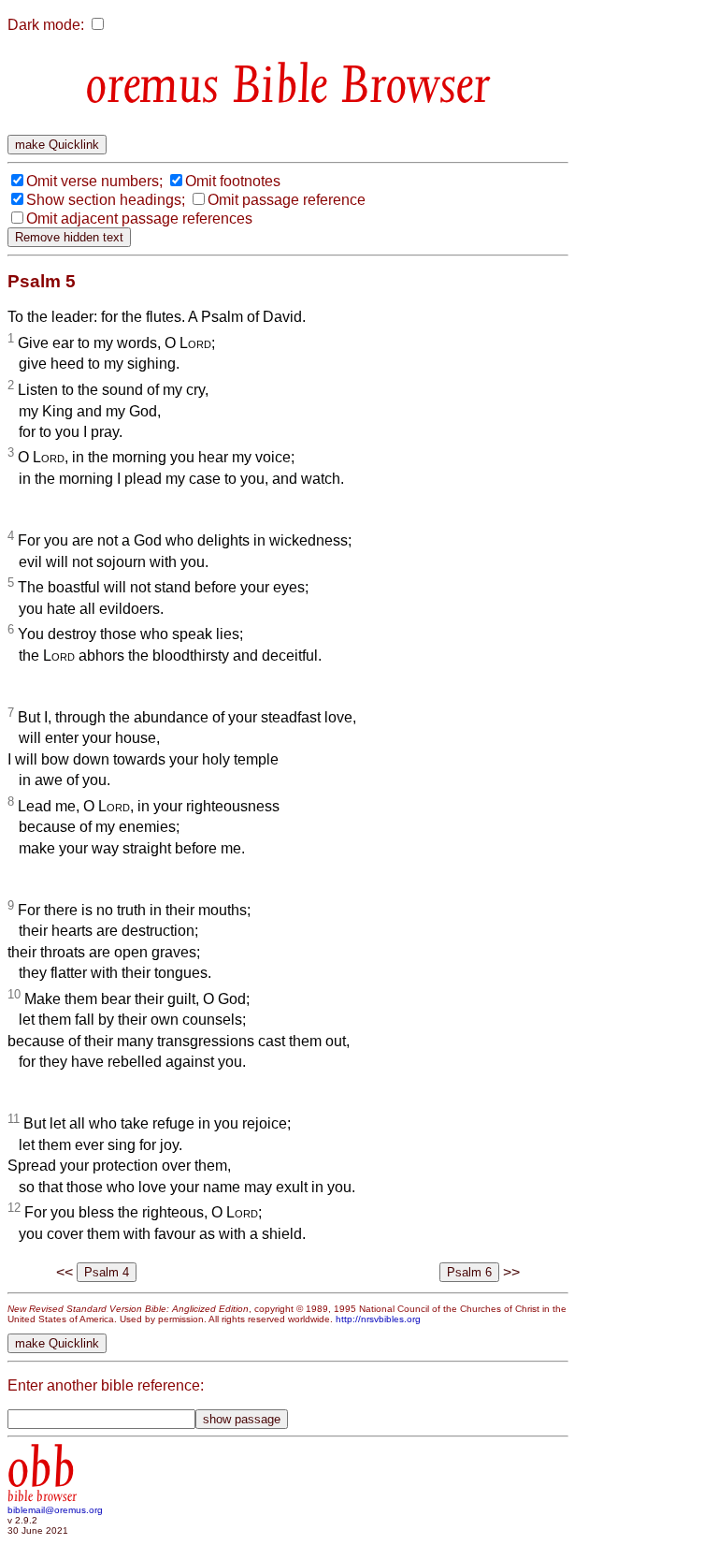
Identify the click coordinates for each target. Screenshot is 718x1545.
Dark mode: (45, 25)
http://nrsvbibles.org (378, 1319)
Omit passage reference (287, 200)
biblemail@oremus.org (55, 1510)
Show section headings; (105, 200)
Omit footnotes (232, 181)
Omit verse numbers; (94, 181)
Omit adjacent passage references (139, 218)
